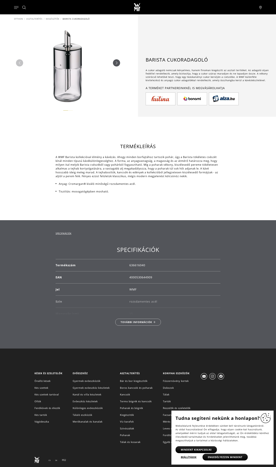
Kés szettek (41, 387)
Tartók (167, 401)
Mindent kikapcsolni (196, 449)
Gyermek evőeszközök (86, 380)
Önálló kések (42, 380)
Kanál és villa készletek (87, 394)
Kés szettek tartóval (46, 394)
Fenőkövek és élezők (47, 408)
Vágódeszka (41, 421)
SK (56, 460)
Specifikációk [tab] (63, 233)
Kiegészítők (52, 19)
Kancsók (125, 394)
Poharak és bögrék (131, 408)
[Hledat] (24, 7)
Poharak (125, 435)
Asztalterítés (34, 19)
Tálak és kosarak (130, 442)
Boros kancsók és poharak (136, 387)
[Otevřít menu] (16, 7)
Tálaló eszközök (82, 414)
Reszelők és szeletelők (177, 408)
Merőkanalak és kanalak (88, 421)
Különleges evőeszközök (88, 408)
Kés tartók (40, 414)
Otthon (18, 19)
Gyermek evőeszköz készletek (91, 387)
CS (50, 460)
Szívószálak (127, 428)
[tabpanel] (138, 286)
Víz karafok (127, 421)
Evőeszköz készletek (85, 401)
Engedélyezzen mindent (225, 457)
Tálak (166, 394)
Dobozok (168, 387)
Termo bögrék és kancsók (136, 401)
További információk (136, 322)
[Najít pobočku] (260, 7)
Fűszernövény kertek (176, 380)
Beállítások (188, 457)
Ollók (37, 401)
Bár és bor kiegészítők (134, 380)
